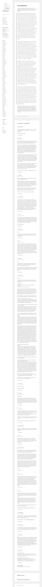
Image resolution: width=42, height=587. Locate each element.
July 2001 (3, 106)
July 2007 (3, 54)
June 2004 (3, 79)
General (28, 116)
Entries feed (3, 130)
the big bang (7, 37)
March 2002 (3, 96)
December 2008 (4, 44)
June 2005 (3, 67)
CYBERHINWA (21, 512)
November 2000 (4, 116)
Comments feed (4, 131)
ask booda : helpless (4, 21)
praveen (20, 258)
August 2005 (3, 65)
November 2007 (4, 50)
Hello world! (3, 19)
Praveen (20, 138)
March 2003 (3, 88)
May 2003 (3, 85)
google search (20, 10)
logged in (22, 566)
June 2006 (3, 56)
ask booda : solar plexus (5, 24)
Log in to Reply (20, 135)
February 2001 (4, 112)
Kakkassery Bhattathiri (5, 34)
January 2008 (4, 49)
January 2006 (4, 61)
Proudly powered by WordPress (21, 585)
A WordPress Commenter (5, 30)
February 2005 (4, 72)
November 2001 (4, 101)
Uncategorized (4, 124)
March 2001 (3, 111)
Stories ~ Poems (4, 123)
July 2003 (3, 84)
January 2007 (4, 55)
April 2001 (3, 110)
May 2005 (3, 68)
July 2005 (3, 66)
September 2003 (4, 83)
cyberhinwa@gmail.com (30, 519)
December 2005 (4, 62)
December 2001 (4, 100)
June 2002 (3, 94)
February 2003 (4, 89)
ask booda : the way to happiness (5, 36)
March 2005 (3, 71)
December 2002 (4, 90)
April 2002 (3, 95)
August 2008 (3, 45)
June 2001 (3, 107)
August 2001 (3, 105)
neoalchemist (5, 10)
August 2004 (3, 77)
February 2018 (4, 43)
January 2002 (4, 99)
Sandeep (20, 175)
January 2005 (4, 73)
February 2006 (4, 60)
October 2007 (4, 51)
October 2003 (4, 82)
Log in (3, 129)
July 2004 (3, 78)
